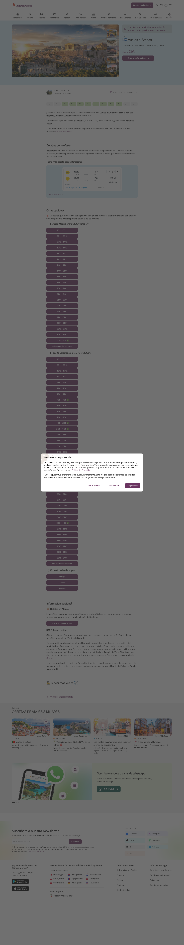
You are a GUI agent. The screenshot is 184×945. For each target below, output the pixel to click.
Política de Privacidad (81, 470)
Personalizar (114, 485)
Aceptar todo (132, 485)
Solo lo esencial (94, 485)
